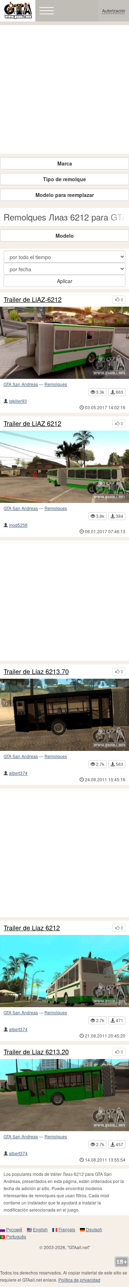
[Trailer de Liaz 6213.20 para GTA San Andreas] (64, 1095)
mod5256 (18, 525)
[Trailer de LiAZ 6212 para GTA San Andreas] (64, 467)
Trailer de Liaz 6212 (32, 927)
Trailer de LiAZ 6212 (32, 423)
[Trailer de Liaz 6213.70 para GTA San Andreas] (64, 715)
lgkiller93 (18, 401)
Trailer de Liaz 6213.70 (36, 671)
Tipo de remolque (64, 179)
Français (66, 1229)
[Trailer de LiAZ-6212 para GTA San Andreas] (64, 343)
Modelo (65, 235)
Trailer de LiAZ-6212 (33, 299)
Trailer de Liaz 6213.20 (36, 1051)
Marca (64, 163)
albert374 (18, 773)
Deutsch (94, 1229)
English (40, 1229)
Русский (14, 1229)
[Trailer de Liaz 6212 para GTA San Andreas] (64, 971)
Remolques (55, 384)
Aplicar (64, 280)
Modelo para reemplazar (64, 194)
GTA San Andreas (21, 384)
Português (16, 1236)
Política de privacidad (79, 1280)
